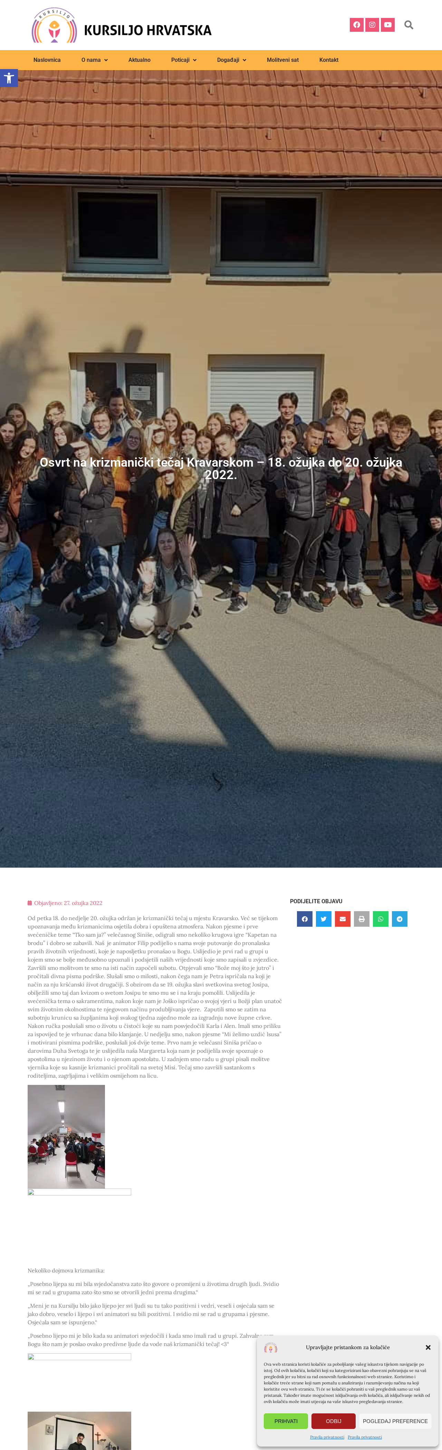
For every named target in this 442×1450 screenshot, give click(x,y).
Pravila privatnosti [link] (327, 1437)
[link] (9, 78)
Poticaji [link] (180, 60)
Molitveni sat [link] (283, 60)
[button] (428, 1347)
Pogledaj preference (395, 1421)
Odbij (334, 1421)
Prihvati (286, 1421)
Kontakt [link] (328, 60)
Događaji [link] (228, 60)
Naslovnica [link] (47, 60)
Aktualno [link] (139, 60)
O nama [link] (91, 60)
